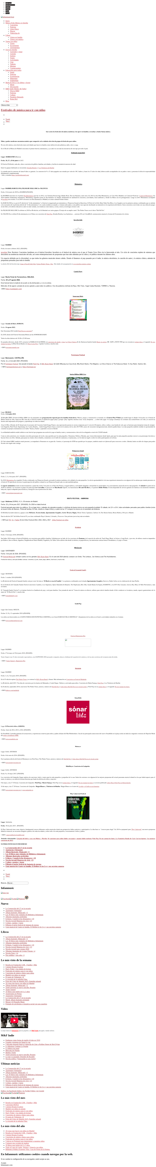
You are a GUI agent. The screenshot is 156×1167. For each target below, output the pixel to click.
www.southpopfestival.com (14, 620)
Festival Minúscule (9, 557)
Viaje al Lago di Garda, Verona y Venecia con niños (24, 1147)
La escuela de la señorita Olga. (16, 979)
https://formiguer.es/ (29, 367)
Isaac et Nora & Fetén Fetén (28, 264)
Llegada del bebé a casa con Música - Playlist (32, 838)
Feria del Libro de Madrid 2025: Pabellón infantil (23, 981)
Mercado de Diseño (12, 1051)
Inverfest (5, 199)
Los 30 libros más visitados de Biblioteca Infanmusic (25, 854)
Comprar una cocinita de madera (17, 1143)
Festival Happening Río (78, 636)
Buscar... (4, 883)
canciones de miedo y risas (56, 342)
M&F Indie (35, 1031)
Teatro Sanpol (10, 990)
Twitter (17, 520)
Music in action (101, 342)
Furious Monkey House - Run (44, 264)
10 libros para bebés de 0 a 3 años (17, 992)
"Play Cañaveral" (136, 829)
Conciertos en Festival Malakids (76, 679)
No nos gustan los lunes (85, 783)
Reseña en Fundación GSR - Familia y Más (21, 965)
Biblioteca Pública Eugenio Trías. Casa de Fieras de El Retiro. (27, 1149)
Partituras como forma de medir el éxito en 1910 (22, 1040)
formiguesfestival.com (13, 367)
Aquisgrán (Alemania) (14, 850)
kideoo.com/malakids (12, 690)
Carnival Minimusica (146, 196)
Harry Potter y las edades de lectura (18, 969)
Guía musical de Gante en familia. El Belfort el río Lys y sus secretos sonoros (34, 866)
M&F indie (8, 3)
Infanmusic (15, 1031)
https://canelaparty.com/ (14, 289)
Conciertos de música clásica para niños (19, 973)
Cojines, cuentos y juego (14, 862)
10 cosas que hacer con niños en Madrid (19, 983)
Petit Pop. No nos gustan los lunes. (103, 838)
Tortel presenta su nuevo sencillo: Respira (20, 988)
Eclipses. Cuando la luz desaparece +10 (20, 858)
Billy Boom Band (47, 364)
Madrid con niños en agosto (15, 975)
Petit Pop (49, 214)
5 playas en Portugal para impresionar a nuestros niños (25, 1141)
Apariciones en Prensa (13, 994)
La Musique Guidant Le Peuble (16, 1046)
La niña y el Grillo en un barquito (89, 786)
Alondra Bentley (32, 168)
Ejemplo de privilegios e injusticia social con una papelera (26, 1004)
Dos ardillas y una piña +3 (14, 955)
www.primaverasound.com (14, 493)
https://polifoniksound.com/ (20, 175)
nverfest (4, 252)
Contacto (7, 9)
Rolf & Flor (55, 687)
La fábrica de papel (12, 1048)
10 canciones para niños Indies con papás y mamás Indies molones (70, 838)
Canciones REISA (12, 1105)
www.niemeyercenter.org (13, 762)
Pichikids (78, 527)
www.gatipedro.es (27, 790)
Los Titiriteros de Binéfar (46, 168)
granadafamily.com (11, 596)
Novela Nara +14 (11, 953)
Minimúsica (10, 480)
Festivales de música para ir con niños (23, 110)
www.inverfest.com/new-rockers (82, 264)
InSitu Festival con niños (60, 520)
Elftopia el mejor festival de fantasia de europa (23, 864)
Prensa (7, 11)
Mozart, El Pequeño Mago (15, 1002)
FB (10, 520)
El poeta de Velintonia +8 (14, 977)
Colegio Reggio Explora (14, 967)
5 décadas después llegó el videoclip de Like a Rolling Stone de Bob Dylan (32, 1044)
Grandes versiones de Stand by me (17, 1042)
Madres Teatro (10, 1053)
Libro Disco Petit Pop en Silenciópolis (119, 783)
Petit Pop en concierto (25, 331)
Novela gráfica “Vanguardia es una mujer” (20, 1059)
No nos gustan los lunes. (122, 687)
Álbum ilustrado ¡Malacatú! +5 (17, 852)
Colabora (7, 7)
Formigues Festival (78, 355)
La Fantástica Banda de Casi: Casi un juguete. (130, 838)
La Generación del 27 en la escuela (18, 848)
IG (12, 520)
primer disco (139, 342)
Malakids (78, 668)
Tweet (7, 119)
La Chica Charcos (71, 342)
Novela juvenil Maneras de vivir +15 (19, 860)
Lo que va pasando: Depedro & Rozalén (20, 1057)
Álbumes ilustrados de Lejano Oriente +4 (20, 951)
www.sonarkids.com (12, 739)
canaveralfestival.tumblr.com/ (15, 835)
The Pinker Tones (21, 679)
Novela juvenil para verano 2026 (17, 949)
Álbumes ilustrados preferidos (17, 856)
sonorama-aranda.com (12, 347)
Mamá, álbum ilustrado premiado (17, 1000)
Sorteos (7, 13)
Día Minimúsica (29, 196)
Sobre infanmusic (10, 5)
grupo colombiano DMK (10, 735)
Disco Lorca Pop (33, 344)
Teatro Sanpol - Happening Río (15, 661)
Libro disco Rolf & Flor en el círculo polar (73, 687)
